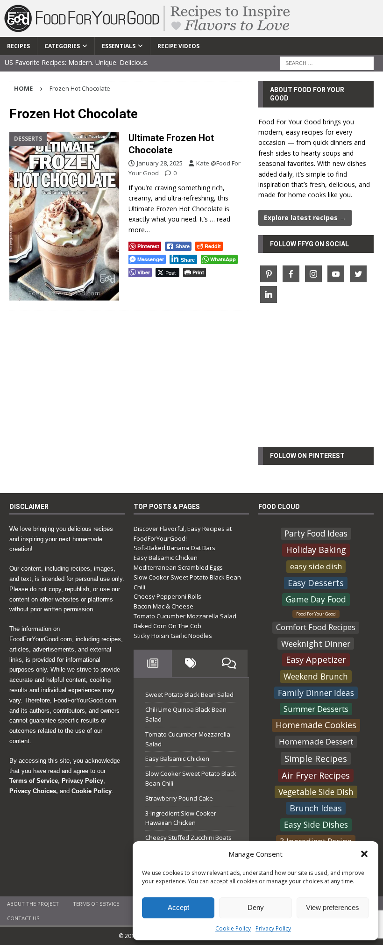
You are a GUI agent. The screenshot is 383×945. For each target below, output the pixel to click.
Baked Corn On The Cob (167, 626)
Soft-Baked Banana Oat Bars (174, 548)
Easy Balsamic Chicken (166, 557)
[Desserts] (64, 216)
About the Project (33, 903)
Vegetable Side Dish (316, 791)
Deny (256, 907)
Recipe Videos (178, 46)
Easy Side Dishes (316, 824)
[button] (364, 854)
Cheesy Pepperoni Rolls (167, 596)
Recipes (18, 46)
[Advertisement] (316, 380)
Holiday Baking (316, 549)
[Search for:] (327, 62)
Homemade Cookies (316, 724)
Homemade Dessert (316, 741)
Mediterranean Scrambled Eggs (178, 567)
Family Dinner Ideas (316, 692)
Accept (178, 907)
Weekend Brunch (316, 676)
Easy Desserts (316, 582)
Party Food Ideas (316, 533)
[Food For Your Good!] (147, 31)
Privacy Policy (273, 928)
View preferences (332, 907)
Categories (62, 46)
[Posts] (152, 663)
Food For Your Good (316, 613)
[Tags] (191, 663)
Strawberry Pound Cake (179, 798)
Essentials (118, 46)
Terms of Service (33, 780)
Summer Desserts (316, 708)
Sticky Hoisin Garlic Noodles (173, 635)
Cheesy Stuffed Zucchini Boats (188, 837)
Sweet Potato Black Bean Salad (189, 694)
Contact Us (23, 918)
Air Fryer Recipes (316, 775)
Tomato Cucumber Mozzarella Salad (185, 616)
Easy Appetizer (316, 659)
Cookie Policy (233, 928)
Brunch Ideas (316, 808)
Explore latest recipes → (305, 217)
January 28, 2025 (160, 163)
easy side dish (316, 566)
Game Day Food (316, 599)
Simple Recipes (315, 758)
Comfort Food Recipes (315, 627)
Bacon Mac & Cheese (163, 606)
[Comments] (229, 663)
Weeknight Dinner (315, 643)
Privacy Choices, (33, 791)
